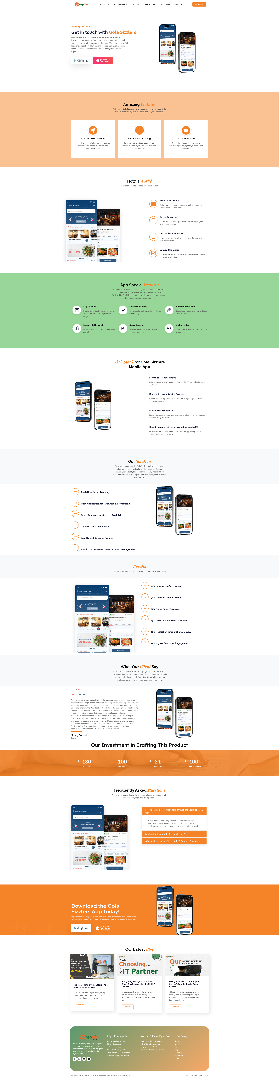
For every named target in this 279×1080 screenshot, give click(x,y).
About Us (111, 4)
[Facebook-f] (75, 1059)
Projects (147, 4)
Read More (80, 1005)
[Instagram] (79, 1059)
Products (156, 4)
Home (102, 4)
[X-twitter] (84, 1059)
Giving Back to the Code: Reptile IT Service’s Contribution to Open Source (185, 984)
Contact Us (178, 4)
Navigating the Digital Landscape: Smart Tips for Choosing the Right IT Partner (138, 984)
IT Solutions (135, 4)
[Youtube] (89, 1059)
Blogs (168, 4)
